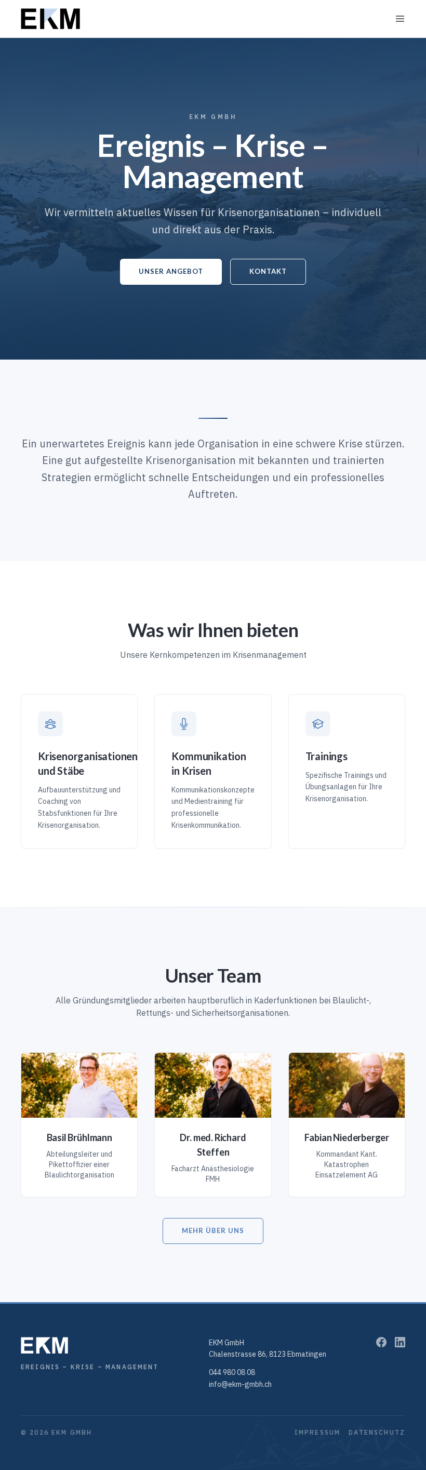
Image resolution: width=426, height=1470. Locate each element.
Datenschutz (377, 1432)
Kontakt (268, 271)
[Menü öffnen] (400, 18)
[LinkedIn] (400, 1342)
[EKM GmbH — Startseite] (50, 18)
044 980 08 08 (232, 1372)
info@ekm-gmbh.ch (240, 1384)
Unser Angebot (171, 271)
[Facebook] (381, 1342)
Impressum (317, 1432)
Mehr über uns (213, 1230)
